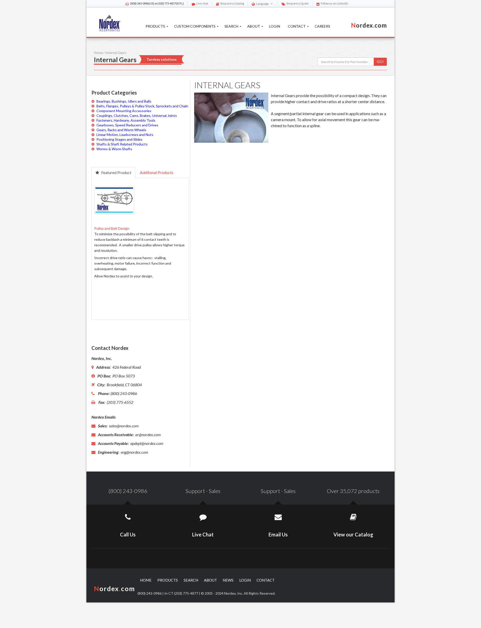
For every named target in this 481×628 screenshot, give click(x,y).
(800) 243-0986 (139, 3)
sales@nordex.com (123, 425)
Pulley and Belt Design (111, 228)
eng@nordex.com (134, 452)
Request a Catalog (232, 3)
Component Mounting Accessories (123, 111)
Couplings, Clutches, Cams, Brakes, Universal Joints (136, 115)
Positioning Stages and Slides (119, 139)
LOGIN (245, 580)
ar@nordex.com (148, 434)
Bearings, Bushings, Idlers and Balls (123, 101)
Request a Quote (298, 3)
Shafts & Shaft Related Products (122, 144)
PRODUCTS (167, 580)
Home (98, 53)
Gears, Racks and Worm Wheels (121, 130)
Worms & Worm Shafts (114, 149)
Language (262, 3)
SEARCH (191, 580)
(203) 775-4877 (166, 3)
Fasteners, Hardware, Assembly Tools (125, 120)
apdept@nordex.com (146, 443)
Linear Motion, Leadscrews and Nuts (124, 134)
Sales (214, 491)
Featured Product (115, 172)
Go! (380, 61)
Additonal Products (156, 172)
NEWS (228, 580)
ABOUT (210, 580)
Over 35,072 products (353, 491)
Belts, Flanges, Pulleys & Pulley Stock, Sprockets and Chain (142, 106)
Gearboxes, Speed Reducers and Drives (127, 125)
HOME (146, 580)
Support (195, 491)
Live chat (202, 3)
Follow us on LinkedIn (334, 3)
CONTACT (266, 580)
